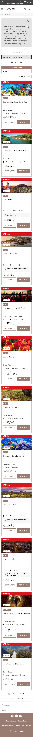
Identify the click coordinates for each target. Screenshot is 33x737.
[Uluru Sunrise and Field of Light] (16, 294)
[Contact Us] (20, 716)
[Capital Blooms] (16, 343)
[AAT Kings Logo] (21, 731)
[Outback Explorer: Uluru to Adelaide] (16, 599)
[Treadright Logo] (16, 731)
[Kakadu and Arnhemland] (16, 393)
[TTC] (11, 731)
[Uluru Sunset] (16, 185)
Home (2, 14)
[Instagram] (17, 716)
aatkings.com (20, 44)
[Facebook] (13, 716)
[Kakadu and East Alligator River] (16, 136)
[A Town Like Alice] (16, 545)
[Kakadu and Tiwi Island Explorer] (16, 650)
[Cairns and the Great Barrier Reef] (16, 88)
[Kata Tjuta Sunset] (16, 490)
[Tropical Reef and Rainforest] (16, 442)
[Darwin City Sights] (16, 239)
